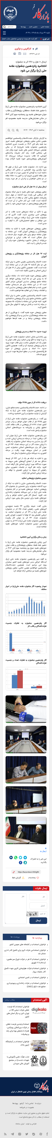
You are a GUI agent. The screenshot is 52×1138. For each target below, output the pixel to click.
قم (36, 49)
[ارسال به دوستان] (24, 53)
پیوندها (23, 26)
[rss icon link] (5, 1133)
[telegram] (25, 857)
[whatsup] (16, 857)
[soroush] (25, 863)
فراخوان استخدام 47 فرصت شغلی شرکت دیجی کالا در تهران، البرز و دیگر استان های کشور (18, 1012)
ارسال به (43, 851)
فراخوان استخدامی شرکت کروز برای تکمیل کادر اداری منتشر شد (25, 952)
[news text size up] (17, 131)
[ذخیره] (19, 53)
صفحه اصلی (45, 26)
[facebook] (20, 863)
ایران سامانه (20, 1123)
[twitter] (20, 857)
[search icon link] (4, 27)
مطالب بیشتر (10, 1000)
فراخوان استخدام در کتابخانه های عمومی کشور (27, 944)
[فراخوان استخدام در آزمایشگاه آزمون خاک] (39, 1045)
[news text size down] (9, 131)
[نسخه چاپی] (14, 53)
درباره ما (38, 1103)
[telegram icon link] (12, 1133)
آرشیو (22, 1103)
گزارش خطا (16, 877)
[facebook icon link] (47, 1133)
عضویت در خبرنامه (27, 1107)
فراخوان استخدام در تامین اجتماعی (32, 977)
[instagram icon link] (19, 1133)
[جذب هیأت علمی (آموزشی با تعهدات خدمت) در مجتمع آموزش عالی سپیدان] (39, 1060)
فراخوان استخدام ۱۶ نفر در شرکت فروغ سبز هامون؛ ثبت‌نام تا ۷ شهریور (26, 961)
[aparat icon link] (40, 1133)
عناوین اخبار (33, 26)
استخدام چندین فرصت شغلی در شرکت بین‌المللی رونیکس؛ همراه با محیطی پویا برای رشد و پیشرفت (17, 1029)
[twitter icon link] (26, 1133)
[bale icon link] (33, 1133)
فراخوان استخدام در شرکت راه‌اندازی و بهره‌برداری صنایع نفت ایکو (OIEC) (26, 985)
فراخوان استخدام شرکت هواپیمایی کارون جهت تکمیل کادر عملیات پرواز (25, 970)
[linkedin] (11, 857)
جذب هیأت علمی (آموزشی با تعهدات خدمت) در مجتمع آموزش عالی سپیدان (18, 1060)
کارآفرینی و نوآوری (23, 49)
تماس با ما (29, 1103)
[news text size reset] (13, 131)
